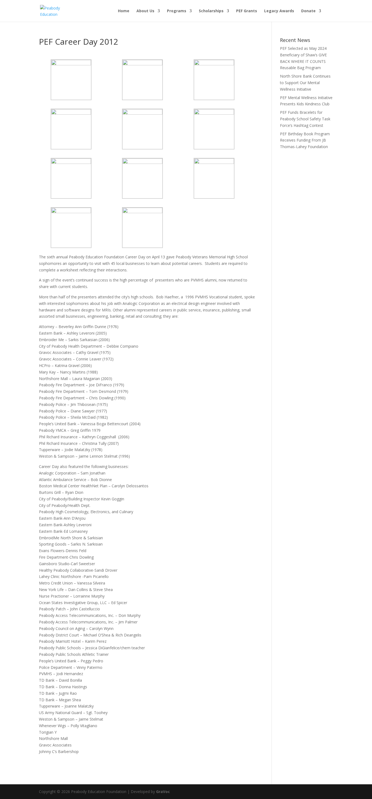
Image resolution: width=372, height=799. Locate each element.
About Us (145, 11)
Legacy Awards (279, 11)
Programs (176, 11)
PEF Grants (246, 11)
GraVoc (163, 791)
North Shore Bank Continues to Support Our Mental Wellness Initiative (305, 83)
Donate (308, 11)
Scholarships (211, 11)
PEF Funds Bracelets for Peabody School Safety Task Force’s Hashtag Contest (305, 119)
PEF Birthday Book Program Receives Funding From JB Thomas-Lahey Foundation (305, 140)
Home (123, 11)
